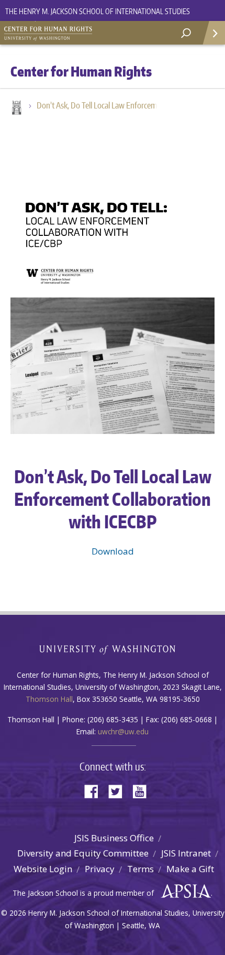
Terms (140, 869)
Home (16, 108)
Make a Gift (190, 869)
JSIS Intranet (186, 853)
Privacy (100, 869)
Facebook (95, 790)
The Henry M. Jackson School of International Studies (97, 11)
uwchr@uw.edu (123, 731)
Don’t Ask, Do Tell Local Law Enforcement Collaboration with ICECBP (102, 105)
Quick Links (213, 33)
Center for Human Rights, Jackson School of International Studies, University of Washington (52, 31)
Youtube (143, 790)
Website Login (43, 869)
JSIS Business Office (114, 838)
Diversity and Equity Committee (83, 853)
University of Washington (112, 648)
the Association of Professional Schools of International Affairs (183, 891)
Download (113, 551)
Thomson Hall (49, 699)
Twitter (119, 790)
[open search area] (186, 33)
